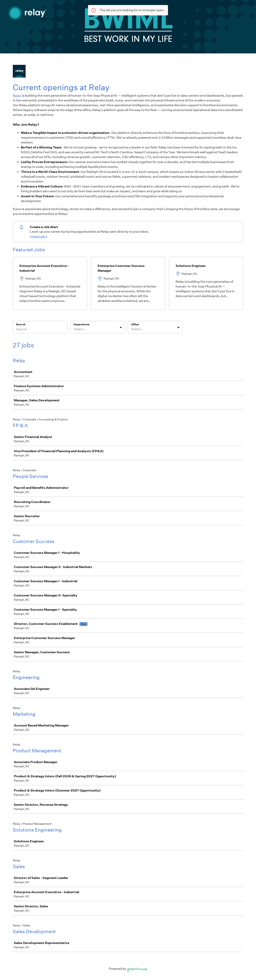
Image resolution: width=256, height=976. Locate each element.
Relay (17, 95)
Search (20, 324)
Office (135, 324)
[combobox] (131, 329)
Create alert (38, 236)
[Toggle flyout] (120, 327)
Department (81, 324)
